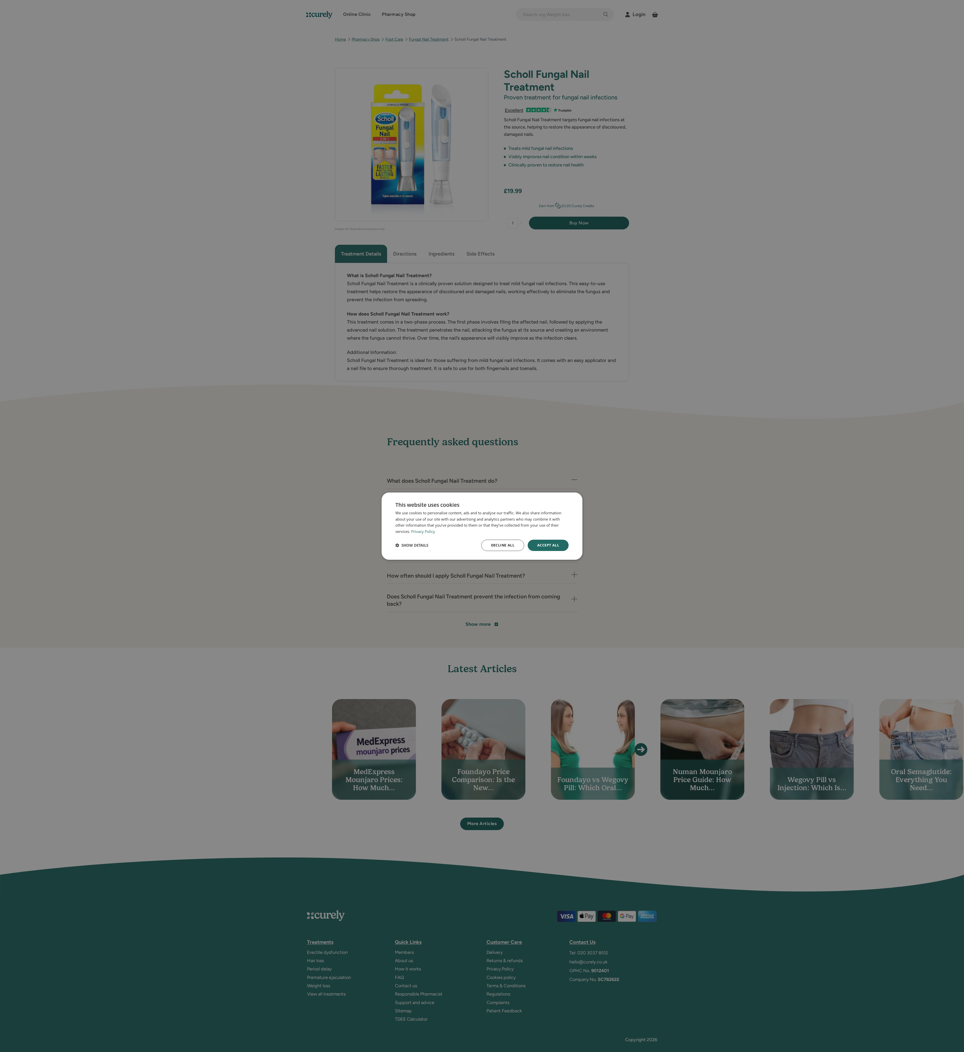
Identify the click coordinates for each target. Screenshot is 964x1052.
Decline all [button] (502, 545)
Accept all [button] (548, 545)
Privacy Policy (423, 531)
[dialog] (482, 526)
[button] (411, 545)
